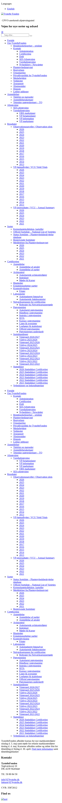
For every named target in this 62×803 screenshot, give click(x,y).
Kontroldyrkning (21, 288)
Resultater (12, 124)
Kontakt (17, 48)
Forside (10, 40)
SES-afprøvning (21, 108)
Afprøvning (12, 105)
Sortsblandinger (20, 334)
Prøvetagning (19, 307)
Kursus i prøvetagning (29, 321)
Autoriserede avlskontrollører (33, 275)
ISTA (22, 318)
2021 (21, 143)
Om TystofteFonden (16, 43)
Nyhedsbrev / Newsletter (31, 64)
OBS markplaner (27, 113)
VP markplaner (26, 121)
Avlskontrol (18, 272)
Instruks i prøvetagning (30, 315)
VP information (26, 118)
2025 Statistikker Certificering (33, 372)
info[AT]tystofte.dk (10, 779)
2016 (21, 156)
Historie (17, 89)
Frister (22, 291)
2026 (21, 129)
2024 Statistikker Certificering (33, 374)
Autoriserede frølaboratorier (32, 299)
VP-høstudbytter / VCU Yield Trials (30, 167)
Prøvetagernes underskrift (31, 331)
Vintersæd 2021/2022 (29, 364)
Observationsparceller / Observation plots (32, 126)
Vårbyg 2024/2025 (28, 345)
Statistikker (18, 366)
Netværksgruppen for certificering (29, 302)
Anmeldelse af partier (29, 269)
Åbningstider (19, 86)
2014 (21, 161)
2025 (21, 132)
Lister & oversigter (28, 323)
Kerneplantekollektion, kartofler (28, 229)
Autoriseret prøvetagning (31, 310)
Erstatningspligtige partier (25, 285)
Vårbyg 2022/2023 (28, 356)
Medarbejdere (19, 78)
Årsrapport (18, 83)
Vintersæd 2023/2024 (29, 353)
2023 (21, 137)
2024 (21, 134)
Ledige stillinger (21, 91)
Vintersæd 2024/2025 (29, 348)
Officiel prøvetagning (29, 329)
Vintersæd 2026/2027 (29, 337)
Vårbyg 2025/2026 (28, 339)
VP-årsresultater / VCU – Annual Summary (34, 207)
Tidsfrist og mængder (23, 97)
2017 (21, 153)
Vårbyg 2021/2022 (28, 361)
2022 (21, 140)
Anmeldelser (13, 94)
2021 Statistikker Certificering (33, 383)
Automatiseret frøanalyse (31, 296)
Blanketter (18, 283)
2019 (21, 148)
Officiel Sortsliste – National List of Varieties (34, 232)
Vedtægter (18, 81)
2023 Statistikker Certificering (33, 377)
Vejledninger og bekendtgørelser (28, 385)
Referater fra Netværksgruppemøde (36, 304)
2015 (21, 159)
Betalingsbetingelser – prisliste (27, 45)
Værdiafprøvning (27, 62)
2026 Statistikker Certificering (33, 369)
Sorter (10, 226)
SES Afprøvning (27, 59)
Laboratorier (19, 294)
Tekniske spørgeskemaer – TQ (27, 102)
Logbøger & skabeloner (30, 326)
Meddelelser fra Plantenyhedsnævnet (30, 242)
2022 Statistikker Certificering (33, 380)
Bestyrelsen (18, 70)
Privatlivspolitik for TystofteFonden (30, 75)
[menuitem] (10, 8)
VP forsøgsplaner (27, 116)
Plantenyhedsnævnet (23, 67)
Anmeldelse (19, 264)
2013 (21, 164)
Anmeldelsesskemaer (23, 99)
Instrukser (24, 277)
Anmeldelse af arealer (29, 267)
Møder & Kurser (27, 280)
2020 (21, 145)
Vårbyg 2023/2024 (28, 350)
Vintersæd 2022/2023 (29, 358)
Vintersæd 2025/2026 (29, 342)
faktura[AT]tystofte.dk (11, 782)
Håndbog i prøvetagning (30, 312)
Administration (26, 51)
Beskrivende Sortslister (24, 240)
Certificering (25, 54)
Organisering (19, 72)
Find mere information (42, 749)
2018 (21, 151)
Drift (21, 56)
